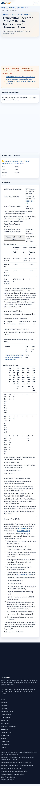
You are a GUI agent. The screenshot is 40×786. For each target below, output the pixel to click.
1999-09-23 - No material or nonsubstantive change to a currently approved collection (20, 78)
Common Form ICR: (10, 519)
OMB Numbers (6, 717)
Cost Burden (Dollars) (7, 281)
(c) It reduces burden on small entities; (19, 549)
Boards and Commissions (9, 765)
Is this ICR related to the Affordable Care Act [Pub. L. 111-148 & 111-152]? (18, 495)
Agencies (4, 703)
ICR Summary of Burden (11, 365)
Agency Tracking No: (29, 207)
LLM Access (5, 741)
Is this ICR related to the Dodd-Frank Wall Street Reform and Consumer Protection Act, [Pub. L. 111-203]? (19, 501)
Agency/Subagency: (10, 206)
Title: (5, 211)
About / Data (5, 720)
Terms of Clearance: (10, 244)
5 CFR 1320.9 (23, 528)
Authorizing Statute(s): (11, 311)
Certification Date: (9, 632)
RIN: (4, 323)
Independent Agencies (23, 762)
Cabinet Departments (8, 762)
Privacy (3, 747)
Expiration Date (7, 259)
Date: (34, 323)
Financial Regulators (26, 765)
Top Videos (4, 709)
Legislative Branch (7, 774)
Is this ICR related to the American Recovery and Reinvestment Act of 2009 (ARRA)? (20, 507)
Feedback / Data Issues (8, 726)
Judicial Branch (19, 774)
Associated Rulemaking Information (15, 319)
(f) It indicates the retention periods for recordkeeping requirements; (19, 568)
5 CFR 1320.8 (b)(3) (24, 575)
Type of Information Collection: (14, 216)
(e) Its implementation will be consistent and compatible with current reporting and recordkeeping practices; (21, 562)
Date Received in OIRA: (30, 238)
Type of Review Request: (12, 224)
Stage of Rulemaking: (11, 323)
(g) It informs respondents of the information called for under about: (21, 573)
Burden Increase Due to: (12, 462)
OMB (6, 2)
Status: (6, 196)
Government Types (7, 711)
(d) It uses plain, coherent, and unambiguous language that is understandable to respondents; (21, 554)
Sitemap (3, 738)
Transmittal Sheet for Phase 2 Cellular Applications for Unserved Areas (15, 162)
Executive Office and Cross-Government (14, 771)
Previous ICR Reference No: (30, 197)
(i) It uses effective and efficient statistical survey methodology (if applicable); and (20, 613)
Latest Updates (6, 714)
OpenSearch (5, 744)
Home (3, 8)
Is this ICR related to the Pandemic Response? (19, 511)
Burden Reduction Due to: (12, 470)
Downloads (4, 706)
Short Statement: (9, 473)
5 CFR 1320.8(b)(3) (23, 531)
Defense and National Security (11, 768)
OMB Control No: (9, 189)
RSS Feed (4, 729)
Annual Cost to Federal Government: (16, 478)
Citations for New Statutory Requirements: (17, 314)
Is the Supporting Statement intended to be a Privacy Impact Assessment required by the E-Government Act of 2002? (19, 488)
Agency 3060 (11, 8)
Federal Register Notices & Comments (16, 329)
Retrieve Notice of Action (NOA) (14, 238)
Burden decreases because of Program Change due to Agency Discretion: (19, 466)
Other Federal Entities (8, 777)
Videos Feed (5, 735)
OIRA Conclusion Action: (12, 229)
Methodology (5, 723)
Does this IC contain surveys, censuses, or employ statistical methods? (18, 482)
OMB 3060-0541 (22, 8)
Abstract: (6, 288)
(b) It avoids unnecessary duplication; (19, 546)
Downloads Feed (6, 732)
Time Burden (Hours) (6, 273)
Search (3, 700)
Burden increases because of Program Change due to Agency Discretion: (19, 458)
